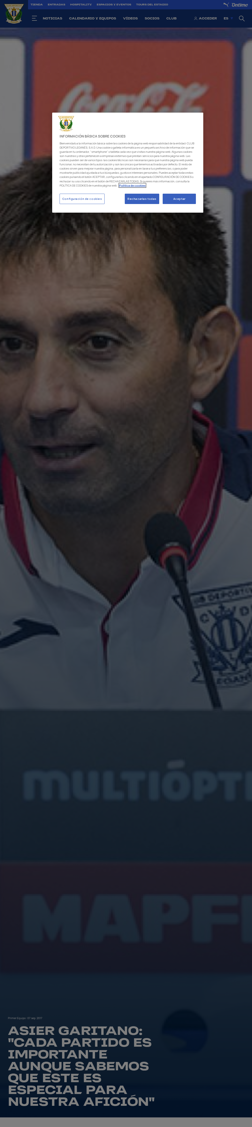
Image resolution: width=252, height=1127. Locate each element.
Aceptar (179, 199)
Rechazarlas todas (142, 199)
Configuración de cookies (82, 199)
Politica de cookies (132, 185)
